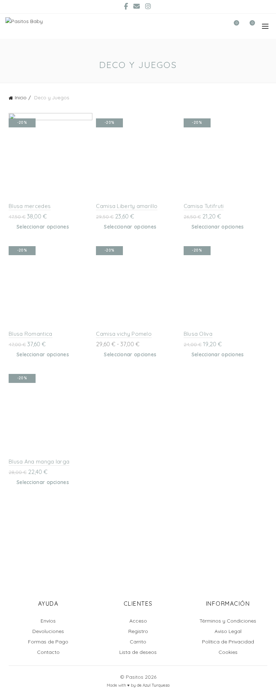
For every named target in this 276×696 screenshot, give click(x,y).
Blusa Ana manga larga (39, 461)
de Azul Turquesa (153, 685)
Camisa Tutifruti (204, 206)
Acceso (138, 621)
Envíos (48, 621)
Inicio (21, 97)
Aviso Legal (228, 631)
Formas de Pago (48, 641)
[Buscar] (216, 26)
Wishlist (237, 23)
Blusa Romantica (30, 333)
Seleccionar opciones (43, 226)
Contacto (48, 652)
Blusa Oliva (198, 333)
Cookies (228, 652)
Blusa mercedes (30, 206)
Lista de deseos (138, 652)
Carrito (138, 641)
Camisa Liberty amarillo (126, 206)
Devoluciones (48, 631)
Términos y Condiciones (227, 621)
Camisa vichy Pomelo (124, 333)
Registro (138, 631)
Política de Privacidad (228, 641)
